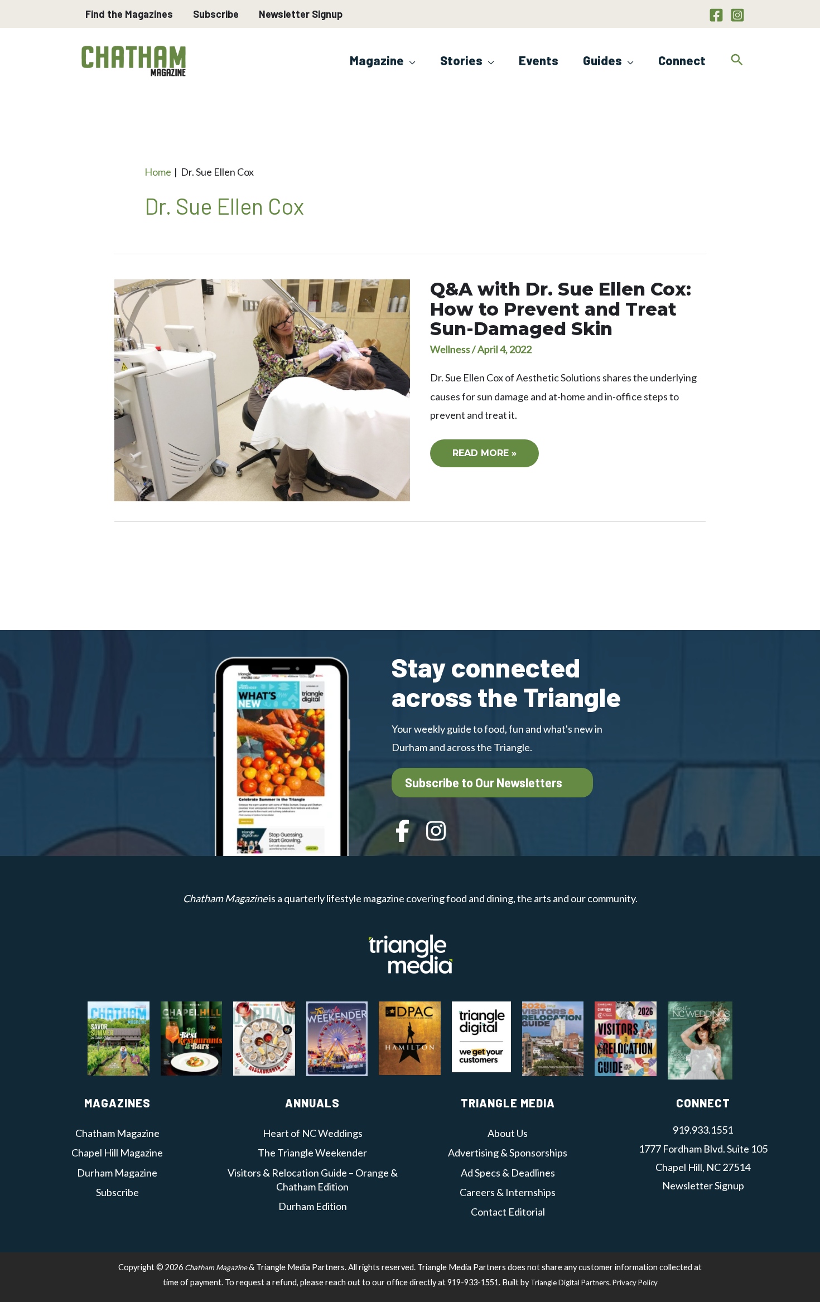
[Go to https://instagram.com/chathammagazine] (436, 832)
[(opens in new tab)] (410, 952)
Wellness (450, 349)
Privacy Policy (635, 1282)
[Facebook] (716, 15)
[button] (410, 60)
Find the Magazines (129, 14)
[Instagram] (737, 15)
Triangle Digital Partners (569, 1282)
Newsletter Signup (301, 14)
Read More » (484, 457)
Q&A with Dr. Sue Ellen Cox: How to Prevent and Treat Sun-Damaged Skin (560, 308)
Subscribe (216, 14)
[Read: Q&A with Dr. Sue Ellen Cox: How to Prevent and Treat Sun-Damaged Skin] (262, 389)
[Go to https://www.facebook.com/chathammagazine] (403, 832)
